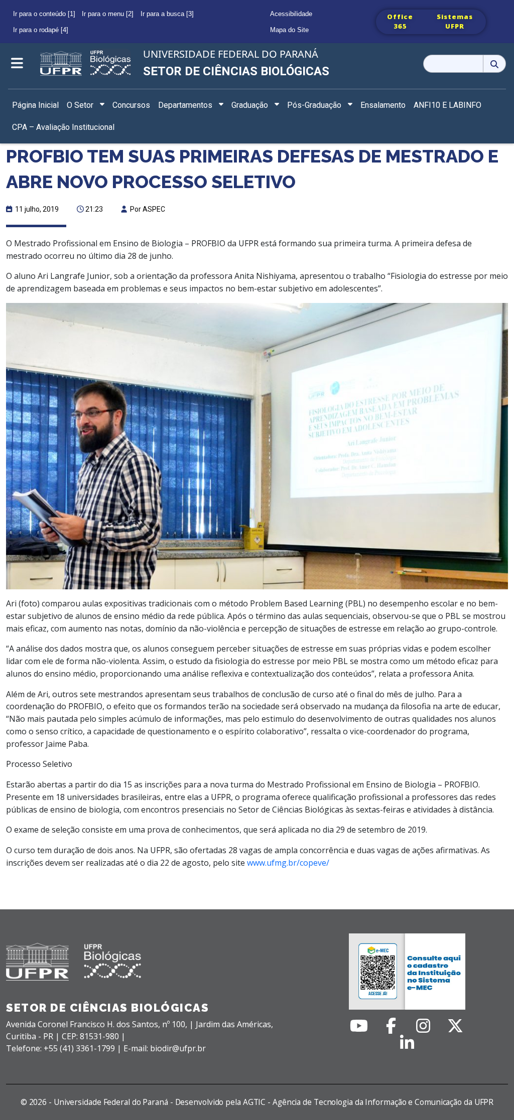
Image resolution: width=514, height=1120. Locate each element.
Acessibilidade (291, 14)
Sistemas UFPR (455, 21)
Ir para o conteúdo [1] (44, 14)
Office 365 (400, 21)
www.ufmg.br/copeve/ (288, 862)
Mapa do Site (289, 30)
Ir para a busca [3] (167, 14)
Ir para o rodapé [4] (40, 30)
